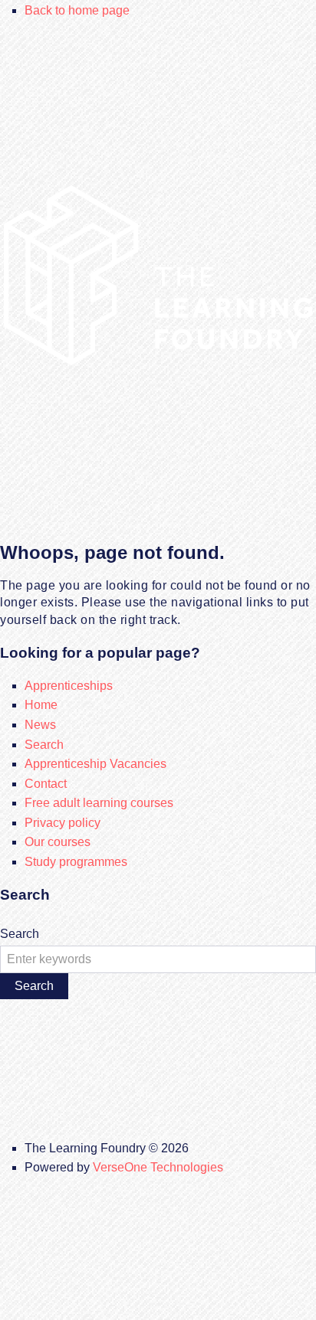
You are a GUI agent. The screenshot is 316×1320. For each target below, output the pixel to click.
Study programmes (76, 861)
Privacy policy (62, 822)
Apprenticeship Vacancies (95, 763)
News (40, 724)
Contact (46, 783)
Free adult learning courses (99, 802)
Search (44, 744)
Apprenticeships (69, 685)
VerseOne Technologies (158, 1167)
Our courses (58, 841)
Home (41, 704)
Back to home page (77, 10)
